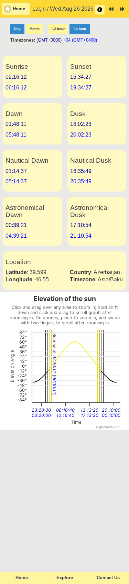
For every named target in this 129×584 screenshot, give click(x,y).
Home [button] (19, 9)
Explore (64, 577)
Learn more (100, 9)
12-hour (58, 29)
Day (17, 29)
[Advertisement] (64, 497)
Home (21, 577)
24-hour (80, 29)
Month (35, 29)
